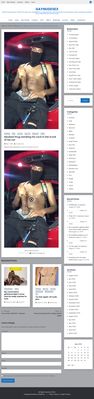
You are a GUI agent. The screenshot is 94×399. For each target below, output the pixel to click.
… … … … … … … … (74, 210)
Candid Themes (65, 394)
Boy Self (71, 48)
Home (10, 20)
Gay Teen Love (74, 65)
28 (75, 360)
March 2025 (73, 333)
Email (3, 361)
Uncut (71, 185)
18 (88, 355)
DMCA (27, 2)
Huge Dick (72, 155)
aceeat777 (21, 302)
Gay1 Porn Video (74, 68)
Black (13, 133)
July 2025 (72, 320)
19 (69, 358)
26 (69, 360)
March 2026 (73, 292)
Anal (70, 121)
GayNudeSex (47, 9)
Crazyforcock (20, 144)
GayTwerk (72, 72)
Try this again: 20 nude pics (46, 298)
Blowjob (71, 134)
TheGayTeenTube (75, 82)
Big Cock (45, 288)
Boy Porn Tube (74, 45)
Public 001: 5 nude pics (76, 216)
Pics (36, 293)
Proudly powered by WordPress (34, 394)
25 (88, 358)
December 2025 (74, 303)
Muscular (72, 172)
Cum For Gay (73, 51)
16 (81, 355)
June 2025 (72, 323)
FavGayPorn (81, 20)
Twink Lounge (73, 85)
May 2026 (72, 286)
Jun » (73, 365)
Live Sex (65, 20)
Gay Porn (27, 133)
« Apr (68, 365)
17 (85, 355)
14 (75, 355)
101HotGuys (73, 38)
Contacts (20, 2)
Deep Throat (73, 141)
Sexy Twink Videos (75, 79)
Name (3, 353)
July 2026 (72, 279)
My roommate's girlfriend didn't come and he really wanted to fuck (15, 295)
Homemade (39, 291)
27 (72, 360)
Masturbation (8, 288)
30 (81, 360)
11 (88, 353)
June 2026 (72, 282)
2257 (3, 2)
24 (85, 358)
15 (78, 355)
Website (4, 368)
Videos (72, 20)
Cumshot (20, 133)
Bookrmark (56, 20)
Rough (71, 179)
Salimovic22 (53, 302)
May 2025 (72, 326)
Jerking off (35, 133)
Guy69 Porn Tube (74, 75)
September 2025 (74, 313)
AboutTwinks (73, 41)
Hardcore (72, 148)
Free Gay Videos (74, 58)
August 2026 (73, 275)
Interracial (72, 158)
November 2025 (74, 306)
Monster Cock (73, 168)
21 (75, 358)
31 (85, 360)
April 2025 (72, 330)
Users (33, 2)
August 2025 (73, 316)
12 (69, 355)
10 (85, 353)
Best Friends (11, 2)
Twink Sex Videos (75, 89)
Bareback (7, 133)
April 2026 (72, 289)
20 (72, 358)
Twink (71, 182)
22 (78, 358)
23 (81, 358)
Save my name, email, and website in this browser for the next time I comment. (29, 376)
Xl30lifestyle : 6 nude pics (77, 205)
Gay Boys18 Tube (75, 62)
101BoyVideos (74, 35)
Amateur (38, 288)
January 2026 (73, 299)
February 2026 (74, 296)
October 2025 (73, 309)
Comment (5, 331)
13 (72, 355)
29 (78, 360)
